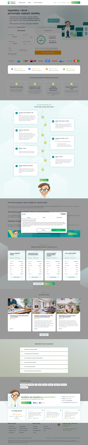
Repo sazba (51, 384)
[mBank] (76, 61)
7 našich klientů (38, 70)
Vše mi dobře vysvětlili (70, 253)
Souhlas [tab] (28, 217)
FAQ (58, 2)
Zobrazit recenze (17, 418)
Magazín (29, 2)
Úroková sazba (63, 384)
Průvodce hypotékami (38, 2)
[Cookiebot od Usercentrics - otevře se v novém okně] (61, 214)
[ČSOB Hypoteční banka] (62, 61)
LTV (35, 384)
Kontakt (68, 2)
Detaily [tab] (44, 217)
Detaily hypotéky (16, 277)
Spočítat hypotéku (76, 2)
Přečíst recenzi (68, 70)
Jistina (40, 384)
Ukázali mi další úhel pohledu (15, 254)
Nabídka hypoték (22, 2)
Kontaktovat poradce (73, 233)
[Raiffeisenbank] (26, 61)
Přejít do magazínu (44, 334)
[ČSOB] (18, 61)
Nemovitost (45, 384)
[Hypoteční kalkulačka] (11, 2)
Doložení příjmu (23, 384)
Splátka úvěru (57, 384)
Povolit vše (59, 230)
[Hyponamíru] (69, 61)
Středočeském (68, 224)
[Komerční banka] (33, 61)
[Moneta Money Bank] (11, 61)
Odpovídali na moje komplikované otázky (33, 254)
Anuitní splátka (30, 384)
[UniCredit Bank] (40, 61)
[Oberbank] (55, 61)
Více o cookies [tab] (59, 217)
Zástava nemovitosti (24, 387)
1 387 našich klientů (22, 70)
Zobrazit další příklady (38, 283)
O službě (55, 2)
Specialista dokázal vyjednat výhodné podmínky (51, 254)
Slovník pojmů (63, 2)
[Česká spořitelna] (47, 61)
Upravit (43, 230)
